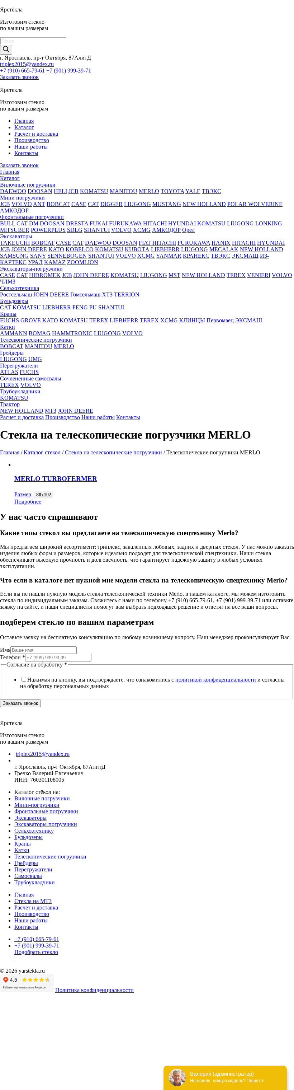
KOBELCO (80, 249)
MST (174, 275)
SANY (38, 256)
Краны (8, 314)
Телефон (12, 657)
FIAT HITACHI (157, 243)
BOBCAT (58, 204)
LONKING (268, 223)
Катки (7, 327)
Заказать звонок (19, 77)
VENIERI (258, 275)
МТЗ (50, 411)
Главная (24, 121)
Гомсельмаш (85, 294)
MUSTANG (166, 204)
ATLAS (9, 372)
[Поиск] (6, 50)
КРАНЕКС (196, 256)
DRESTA (77, 223)
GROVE (30, 320)
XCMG (142, 230)
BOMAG (40, 333)
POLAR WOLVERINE (255, 204)
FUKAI (99, 223)
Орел (188, 230)
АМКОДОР (14, 210)
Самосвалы (28, 876)
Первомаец (220, 320)
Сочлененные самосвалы (30, 378)
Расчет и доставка (36, 134)
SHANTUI (97, 230)
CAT (93, 204)
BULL (7, 223)
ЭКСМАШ (245, 256)
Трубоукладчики (20, 391)
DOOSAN (40, 191)
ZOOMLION (82, 262)
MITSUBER (14, 230)
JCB (73, 191)
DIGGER (111, 204)
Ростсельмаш (16, 294)
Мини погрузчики (22, 198)
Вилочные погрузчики (28, 185)
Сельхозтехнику (34, 831)
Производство (31, 140)
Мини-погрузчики (37, 805)
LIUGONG (137, 204)
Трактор (10, 404)
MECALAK (223, 249)
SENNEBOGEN (67, 256)
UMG (35, 359)
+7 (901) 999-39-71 (68, 70)
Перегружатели (19, 365)
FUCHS (9, 320)
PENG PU (84, 307)
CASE (78, 204)
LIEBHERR (165, 249)
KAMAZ (55, 262)
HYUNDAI (182, 223)
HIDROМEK (45, 275)
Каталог (24, 127)
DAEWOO (13, 191)
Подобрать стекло (36, 952)
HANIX (221, 243)
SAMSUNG (14, 256)
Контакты (26, 153)
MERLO (149, 191)
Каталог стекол (42, 452)
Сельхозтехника (19, 288)
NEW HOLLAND (204, 204)
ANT (39, 204)
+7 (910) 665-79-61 (22, 70)
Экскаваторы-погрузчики (31, 269)
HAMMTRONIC (72, 333)
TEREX (236, 275)
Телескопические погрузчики (36, 340)
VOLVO (21, 204)
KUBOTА (137, 249)
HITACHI (155, 223)
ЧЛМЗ (7, 282)
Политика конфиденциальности (94, 990)
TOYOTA (172, 191)
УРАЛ (35, 262)
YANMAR (168, 256)
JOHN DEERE (29, 249)
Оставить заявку (21, 1086)
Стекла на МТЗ (33, 901)
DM (33, 223)
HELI (60, 191)
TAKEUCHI (15, 243)
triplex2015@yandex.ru (27, 64)
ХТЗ (107, 294)
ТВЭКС (211, 191)
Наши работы (31, 147)
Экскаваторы (16, 236)
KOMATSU (94, 191)
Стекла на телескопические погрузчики (113, 452)
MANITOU (123, 191)
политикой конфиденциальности (215, 680)
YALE (192, 191)
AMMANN (13, 333)
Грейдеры (12, 353)
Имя (5, 650)
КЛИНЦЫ (192, 320)
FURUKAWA (125, 223)
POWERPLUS (48, 230)
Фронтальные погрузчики (32, 217)
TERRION (126, 294)
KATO (56, 249)
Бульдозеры (14, 301)
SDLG (74, 230)
